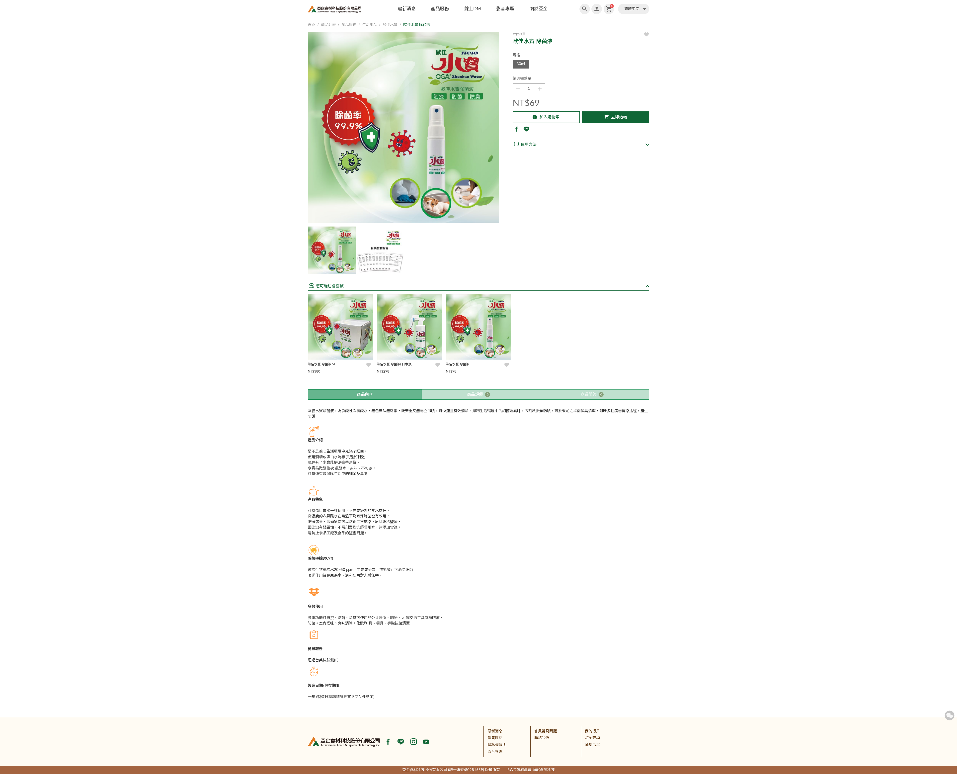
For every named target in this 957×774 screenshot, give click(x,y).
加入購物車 (549, 117)
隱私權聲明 (496, 745)
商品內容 (365, 394)
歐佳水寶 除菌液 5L (322, 364)
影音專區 (505, 9)
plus (540, 89)
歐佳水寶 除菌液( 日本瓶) (394, 364)
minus (518, 89)
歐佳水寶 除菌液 (457, 364)
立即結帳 (619, 117)
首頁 (311, 25)
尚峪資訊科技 (543, 770)
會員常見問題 (545, 731)
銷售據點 (494, 738)
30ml (521, 64)
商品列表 (328, 25)
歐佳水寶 (390, 25)
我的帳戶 (592, 731)
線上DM (472, 9)
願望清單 (592, 745)
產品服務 (440, 9)
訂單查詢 (592, 738)
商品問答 (591, 394)
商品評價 (477, 394)
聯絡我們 (541, 738)
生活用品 (369, 25)
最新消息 (407, 9)
